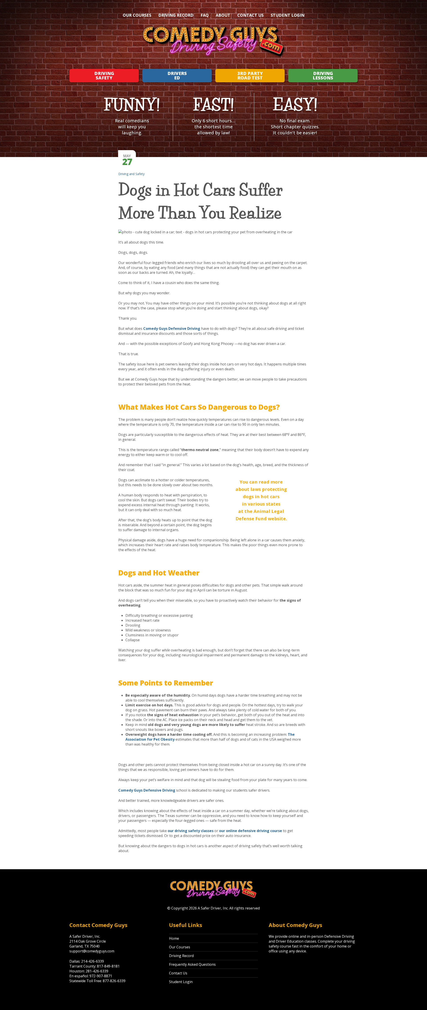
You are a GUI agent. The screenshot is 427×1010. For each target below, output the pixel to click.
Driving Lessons (323, 75)
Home (174, 938)
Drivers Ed (177, 75)
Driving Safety (104, 75)
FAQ (205, 15)
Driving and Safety (131, 174)
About (223, 15)
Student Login (287, 15)
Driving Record (175, 15)
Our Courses (137, 15)
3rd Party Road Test (250, 75)
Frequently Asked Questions (192, 964)
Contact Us (250, 15)
